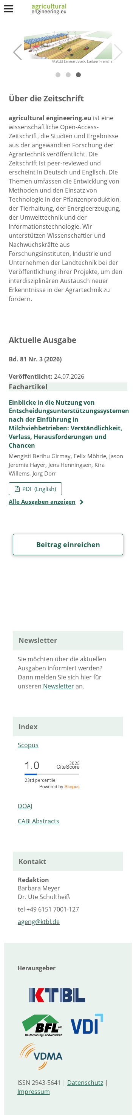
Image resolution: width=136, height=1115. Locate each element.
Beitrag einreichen (68, 544)
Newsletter (58, 686)
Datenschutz (85, 1082)
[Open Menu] (8, 8)
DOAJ (25, 806)
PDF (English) (38, 488)
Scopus (28, 745)
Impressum (33, 1091)
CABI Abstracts (38, 821)
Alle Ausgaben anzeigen (42, 501)
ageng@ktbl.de (39, 922)
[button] (17, 52)
